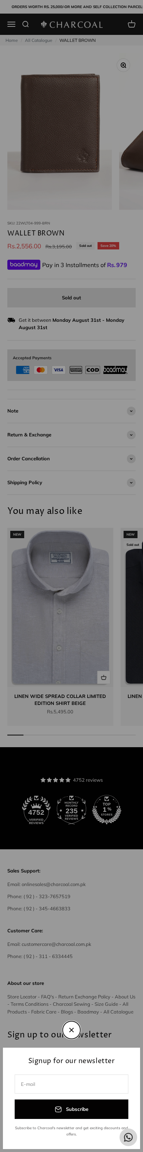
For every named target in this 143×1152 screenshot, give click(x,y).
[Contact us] (128, 1137)
